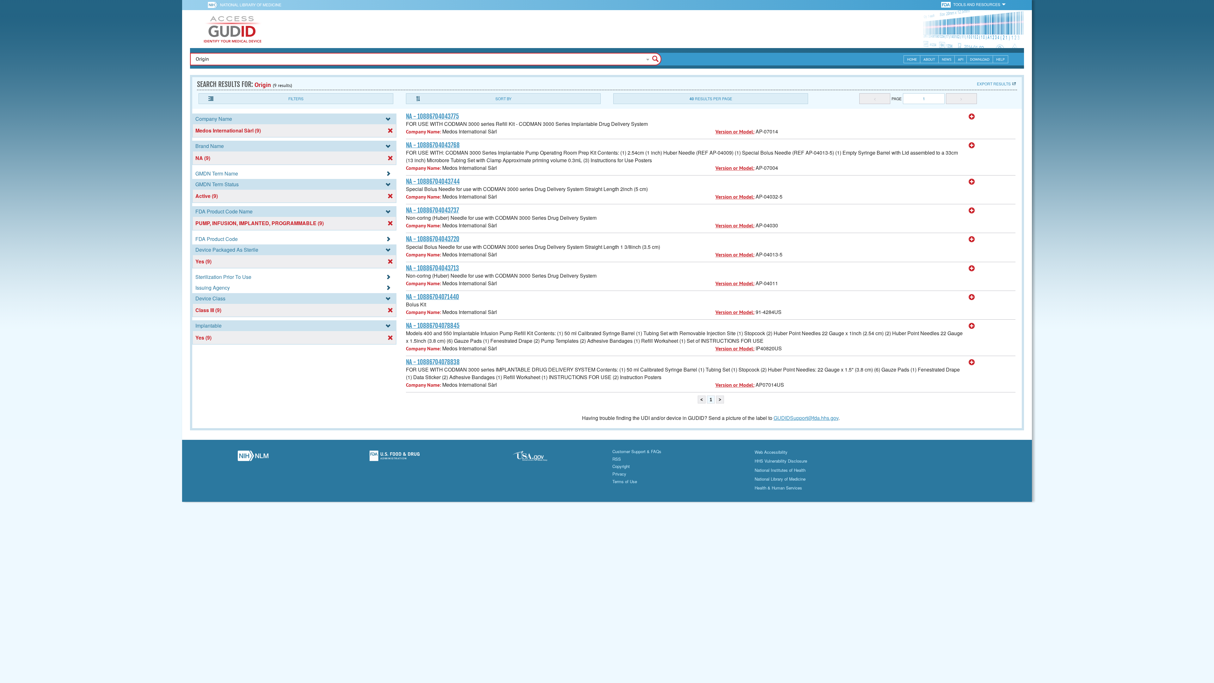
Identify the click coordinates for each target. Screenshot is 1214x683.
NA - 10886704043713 (432, 268)
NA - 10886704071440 (432, 297)
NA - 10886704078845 (433, 325)
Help (1000, 59)
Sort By (503, 98)
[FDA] (946, 4)
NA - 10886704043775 (432, 116)
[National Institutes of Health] (214, 4)
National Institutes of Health (780, 470)
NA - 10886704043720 (432, 239)
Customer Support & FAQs (636, 451)
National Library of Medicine (250, 4)
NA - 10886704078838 (433, 362)
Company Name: (423, 131)
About (929, 59)
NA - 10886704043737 (432, 210)
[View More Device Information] (972, 117)
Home (912, 59)
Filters (296, 98)
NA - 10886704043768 (433, 145)
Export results (994, 83)
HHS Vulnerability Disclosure (781, 461)
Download (980, 59)
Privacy (619, 474)
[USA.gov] (536, 458)
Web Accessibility (771, 452)
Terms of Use (624, 481)
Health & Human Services (778, 488)
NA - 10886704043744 (433, 181)
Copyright (621, 466)
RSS (616, 459)
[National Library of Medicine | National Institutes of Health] (253, 458)
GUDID (232, 29)
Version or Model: (734, 131)
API (960, 59)
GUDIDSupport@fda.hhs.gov (806, 417)
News (946, 59)
